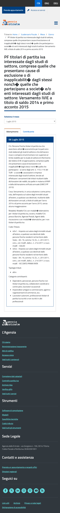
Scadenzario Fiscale (29, 34)
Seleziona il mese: (11, 116)
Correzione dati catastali (12, 376)
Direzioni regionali (9, 471)
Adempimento (12, 131)
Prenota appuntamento (13, 10)
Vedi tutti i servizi (9, 393)
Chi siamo (6, 342)
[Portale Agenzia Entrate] (11, 22)
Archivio (17, 503)
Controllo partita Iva (10, 380)
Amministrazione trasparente (14, 346)
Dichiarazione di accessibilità (14, 507)
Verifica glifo (7, 389)
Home (15, 34)
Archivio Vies (7, 384)
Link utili (5, 503)
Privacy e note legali (32, 503)
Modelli (5, 414)
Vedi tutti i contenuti (10, 359)
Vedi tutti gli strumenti (11, 427)
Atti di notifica (8, 350)
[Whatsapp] (30, 490)
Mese (42, 34)
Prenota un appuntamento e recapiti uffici (19, 467)
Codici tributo (7, 423)
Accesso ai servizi (38, 10)
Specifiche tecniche (10, 419)
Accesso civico (8, 355)
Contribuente (28, 131)
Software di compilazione (12, 410)
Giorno (51, 34)
